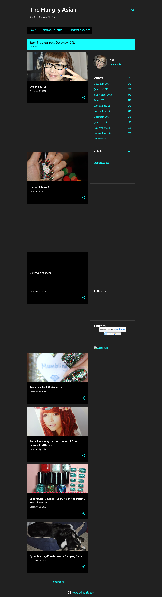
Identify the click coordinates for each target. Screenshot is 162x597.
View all (34, 47)
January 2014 (101, 122)
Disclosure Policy (52, 30)
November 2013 (102, 133)
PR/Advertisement (79, 30)
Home (33, 30)
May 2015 (99, 100)
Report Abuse (101, 162)
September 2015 (103, 94)
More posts (58, 582)
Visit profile (115, 64)
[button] (84, 97)
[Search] (133, 10)
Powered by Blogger (83, 592)
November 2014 (102, 111)
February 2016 (102, 83)
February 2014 (102, 116)
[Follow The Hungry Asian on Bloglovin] (112, 331)
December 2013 (102, 127)
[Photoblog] (101, 347)
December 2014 (102, 105)
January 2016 (101, 89)
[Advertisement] (56, 128)
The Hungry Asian (53, 9)
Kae (112, 59)
